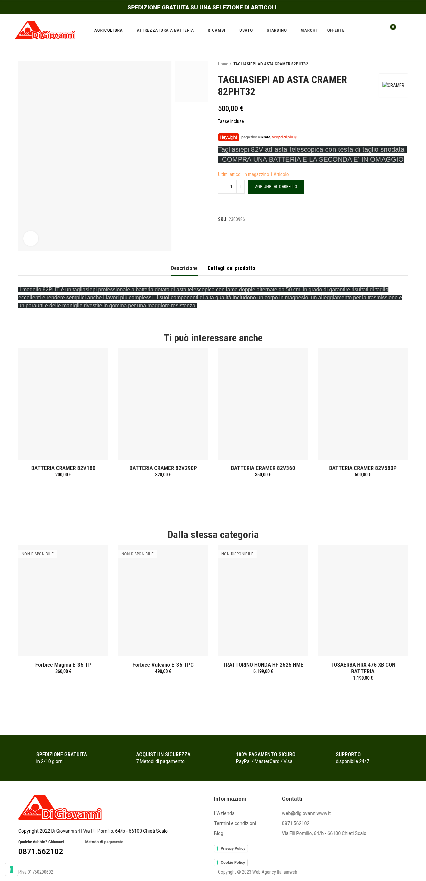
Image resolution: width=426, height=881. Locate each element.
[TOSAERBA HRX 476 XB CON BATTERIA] (363, 600)
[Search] (376, 30)
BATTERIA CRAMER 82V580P (363, 468)
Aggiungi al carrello (276, 186)
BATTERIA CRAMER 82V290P (163, 468)
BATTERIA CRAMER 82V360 (263, 468)
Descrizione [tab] (184, 268)
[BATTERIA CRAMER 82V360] (263, 404)
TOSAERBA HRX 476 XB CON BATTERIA (362, 668)
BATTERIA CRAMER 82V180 (63, 468)
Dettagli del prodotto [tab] (231, 268)
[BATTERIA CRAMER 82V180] (63, 404)
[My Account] (404, 30)
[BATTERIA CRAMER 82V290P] (163, 404)
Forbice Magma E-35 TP (63, 664)
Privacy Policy (233, 848)
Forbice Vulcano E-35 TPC (163, 664)
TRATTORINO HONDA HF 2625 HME (263, 664)
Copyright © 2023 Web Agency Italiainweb (257, 872)
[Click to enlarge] (30, 238)
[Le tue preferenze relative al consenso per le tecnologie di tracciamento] (11, 869)
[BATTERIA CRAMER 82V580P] (363, 404)
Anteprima (92, 360)
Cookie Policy (233, 862)
